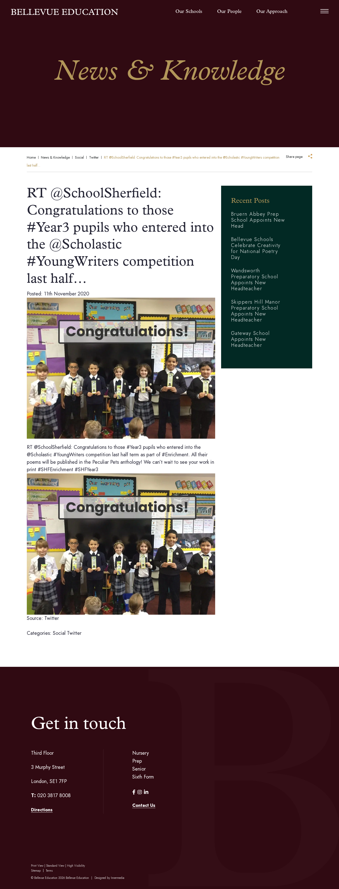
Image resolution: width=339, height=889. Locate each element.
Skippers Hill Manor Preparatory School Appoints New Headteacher (255, 310)
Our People (229, 11)
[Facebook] (134, 792)
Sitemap (36, 870)
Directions (42, 810)
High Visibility (76, 865)
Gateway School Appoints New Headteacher (250, 339)
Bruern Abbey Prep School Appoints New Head (258, 220)
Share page (294, 157)
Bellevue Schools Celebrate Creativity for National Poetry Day (256, 248)
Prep (137, 761)
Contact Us (143, 805)
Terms (49, 870)
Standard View (55, 865)
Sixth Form (143, 777)
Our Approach (271, 11)
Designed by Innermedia (109, 878)
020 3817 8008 (54, 795)
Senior (139, 769)
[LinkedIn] (146, 792)
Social (59, 633)
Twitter (74, 633)
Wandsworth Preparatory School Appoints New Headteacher (254, 279)
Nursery (140, 753)
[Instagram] (139, 792)
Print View (37, 865)
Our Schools (188, 11)
